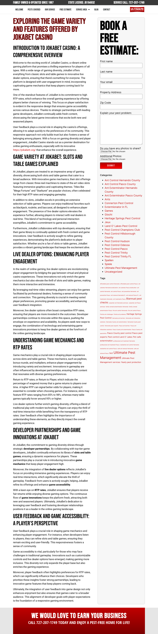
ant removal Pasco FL (132, 295)
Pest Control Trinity (116, 252)
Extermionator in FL (116, 206)
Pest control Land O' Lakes (120, 337)
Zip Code (105, 102)
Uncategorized (113, 271)
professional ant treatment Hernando (124, 341)
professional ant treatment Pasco (109, 345)
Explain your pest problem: (116, 113)
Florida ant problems (120, 314)
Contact (106, 9)
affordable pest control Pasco (129, 284)
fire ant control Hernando (120, 310)
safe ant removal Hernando (125, 348)
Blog (96, 9)
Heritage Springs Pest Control (122, 218)
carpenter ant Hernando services (118, 303)
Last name (106, 71)
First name (106, 61)
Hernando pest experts (111, 326)
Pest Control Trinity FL (118, 256)
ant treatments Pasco (119, 299)
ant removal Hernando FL (118, 295)
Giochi (108, 214)
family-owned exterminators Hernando (117, 306)
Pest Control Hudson (117, 241)
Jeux (107, 222)
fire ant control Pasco (134, 310)
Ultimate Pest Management (121, 267)
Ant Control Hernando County (122, 180)
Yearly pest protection (131, 362)
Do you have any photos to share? (120, 148)
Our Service (50, 9)
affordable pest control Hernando (110, 284)
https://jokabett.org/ (24, 149)
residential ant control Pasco (108, 348)
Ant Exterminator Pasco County (123, 195)
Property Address (110, 92)
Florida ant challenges (106, 314)
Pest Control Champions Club (122, 229)
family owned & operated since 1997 (33, 3)
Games (109, 210)
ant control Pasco (116, 291)
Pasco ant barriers (124, 326)
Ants (107, 199)
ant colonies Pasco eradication (127, 287)
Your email (106, 82)
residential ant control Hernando (129, 345)
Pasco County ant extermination (122, 329)
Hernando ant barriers (118, 318)
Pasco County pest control (119, 333)
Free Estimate (65, 9)
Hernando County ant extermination (116, 322)
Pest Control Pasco (116, 248)
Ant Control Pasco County (120, 184)
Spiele (108, 264)
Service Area (81, 9)
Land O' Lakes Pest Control (121, 225)
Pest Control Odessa (117, 245)
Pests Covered (34, 9)
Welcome (19, 9)
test (111, 353)
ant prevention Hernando (129, 291)
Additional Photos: (111, 156)
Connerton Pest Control (119, 203)
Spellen (109, 260)
